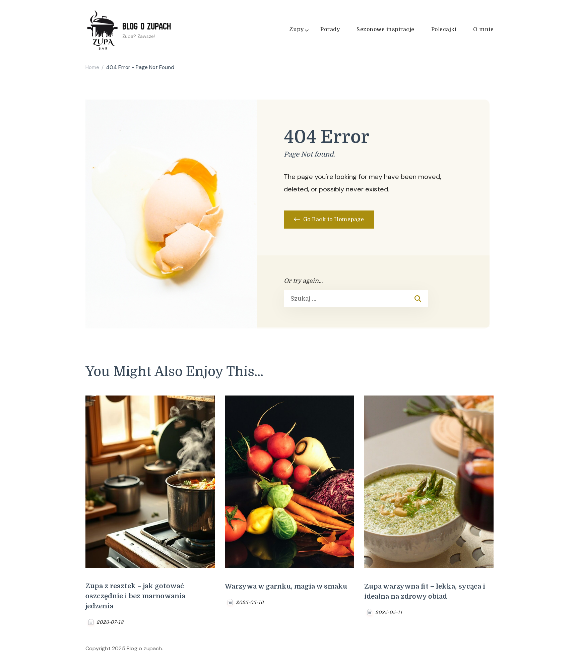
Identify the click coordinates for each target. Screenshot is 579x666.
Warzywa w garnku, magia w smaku (286, 586)
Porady (330, 29)
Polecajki (444, 29)
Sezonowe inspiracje (385, 29)
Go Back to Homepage (333, 220)
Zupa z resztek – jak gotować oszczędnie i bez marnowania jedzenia (135, 596)
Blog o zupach (146, 26)
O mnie (483, 29)
